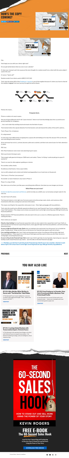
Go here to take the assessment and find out (13, 192)
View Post (6, 301)
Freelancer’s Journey (26, 81)
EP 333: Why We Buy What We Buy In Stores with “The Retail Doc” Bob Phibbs (16, 292)
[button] (3, 21)
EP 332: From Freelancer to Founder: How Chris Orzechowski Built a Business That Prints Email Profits (51, 293)
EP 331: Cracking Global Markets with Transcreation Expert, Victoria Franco (16, 329)
